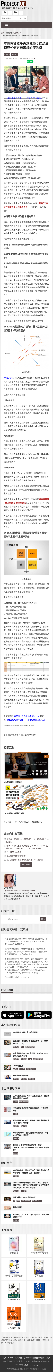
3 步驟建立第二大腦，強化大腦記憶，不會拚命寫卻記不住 (31, 1216)
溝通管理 (31, 1079)
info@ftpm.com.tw (31, 1365)
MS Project (37, 1201)
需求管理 (7, 54)
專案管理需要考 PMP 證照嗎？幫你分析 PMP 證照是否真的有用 (30, 1054)
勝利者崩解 (17, 1207)
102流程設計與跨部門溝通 (14, 813)
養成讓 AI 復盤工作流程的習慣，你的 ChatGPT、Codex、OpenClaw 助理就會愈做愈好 (31, 1147)
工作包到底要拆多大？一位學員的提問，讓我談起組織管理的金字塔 (31, 1097)
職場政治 (24, 1079)
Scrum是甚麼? (19, 1066)
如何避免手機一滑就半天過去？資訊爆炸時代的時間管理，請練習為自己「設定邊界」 (31, 1171)
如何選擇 (16, 1047)
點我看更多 (26, 864)
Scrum (22, 1069)
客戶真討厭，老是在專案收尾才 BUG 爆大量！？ (27, 860)
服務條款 (38, 1358)
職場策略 (16, 1059)
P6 (14, 1201)
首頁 (2, 33)
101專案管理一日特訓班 (13, 782)
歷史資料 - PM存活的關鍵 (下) (24, 1197)
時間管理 (16, 1138)
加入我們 (47, 1358)
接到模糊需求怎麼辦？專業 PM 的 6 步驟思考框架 (30, 1109)
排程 (18, 1201)
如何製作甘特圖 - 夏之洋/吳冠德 (25, 1032)
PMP (22, 1047)
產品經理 (15, 54)
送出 (43, 919)
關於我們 (18, 1358)
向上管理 (16, 1079)
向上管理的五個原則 (20, 1076)
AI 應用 (15, 1153)
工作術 (15, 1069)
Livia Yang (22, 58)
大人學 (10, 1358)
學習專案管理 (30, 1047)
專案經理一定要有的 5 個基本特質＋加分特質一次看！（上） (30, 1042)
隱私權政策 (28, 1358)
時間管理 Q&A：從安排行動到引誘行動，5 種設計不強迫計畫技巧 (30, 1134)
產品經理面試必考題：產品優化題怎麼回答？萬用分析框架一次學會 (31, 1121)
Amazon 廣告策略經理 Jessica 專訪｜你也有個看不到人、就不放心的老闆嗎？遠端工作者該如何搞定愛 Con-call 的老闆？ (31, 1185)
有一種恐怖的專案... (15, 852)
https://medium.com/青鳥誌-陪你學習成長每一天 (19, 891)
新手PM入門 (17, 33)
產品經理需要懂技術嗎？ (17, 856)
